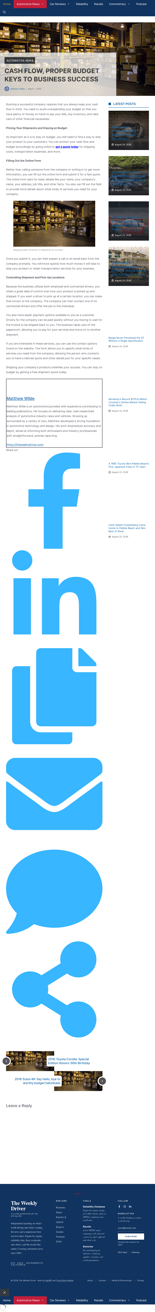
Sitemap (136, 1252)
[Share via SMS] (54, 938)
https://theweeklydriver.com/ (25, 444)
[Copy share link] (54, 743)
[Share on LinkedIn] (54, 645)
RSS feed (122, 1252)
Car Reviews (58, 4)
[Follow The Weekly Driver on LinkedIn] (130, 1206)
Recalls (98, 4)
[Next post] (102, 1081)
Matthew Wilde (18, 89)
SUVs (59, 1241)
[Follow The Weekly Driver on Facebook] (119, 1206)
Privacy (140, 1280)
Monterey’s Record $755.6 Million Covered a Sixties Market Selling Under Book (128, 402)
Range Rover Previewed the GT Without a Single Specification (126, 339)
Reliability (82, 4)
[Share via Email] (54, 841)
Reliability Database (94, 1206)
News (59, 1212)
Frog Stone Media (64, 1280)
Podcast (141, 4)
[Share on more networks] (54, 1036)
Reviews (60, 1207)
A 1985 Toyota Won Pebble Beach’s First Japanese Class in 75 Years (129, 465)
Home (7, 4)
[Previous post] (6, 1061)
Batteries (88, 1246)
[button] (4, 12)
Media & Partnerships (122, 1280)
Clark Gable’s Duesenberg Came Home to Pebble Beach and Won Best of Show (127, 528)
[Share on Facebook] (54, 547)
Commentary (117, 4)
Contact (102, 1280)
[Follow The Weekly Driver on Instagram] (124, 1206)
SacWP (48, 1280)
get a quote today (67, 146)
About (90, 1280)
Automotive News (28, 4)
